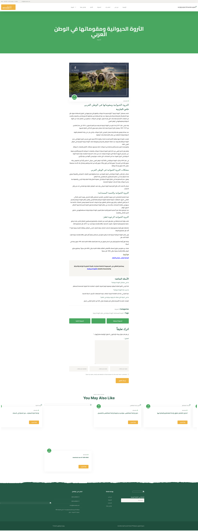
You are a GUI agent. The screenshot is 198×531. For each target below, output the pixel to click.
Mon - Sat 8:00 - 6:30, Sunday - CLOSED (9, 1)
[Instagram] (138, 506)
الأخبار (91, 7)
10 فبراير (154, 406)
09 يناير (105, 406)
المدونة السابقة (117, 321)
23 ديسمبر (55, 451)
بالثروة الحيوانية (92, 269)
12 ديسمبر (74, 97)
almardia (125, 101)
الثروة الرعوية (96, 313)
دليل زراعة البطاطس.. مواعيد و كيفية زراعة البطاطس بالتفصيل (124, 413)
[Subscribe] (123, 500)
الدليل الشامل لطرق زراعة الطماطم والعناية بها (178, 413)
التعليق (126, 338)
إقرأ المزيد (189, 422)
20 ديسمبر (6, 406)
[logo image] (187, 7)
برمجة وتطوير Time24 (59, 526)
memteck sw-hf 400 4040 (87, 457)
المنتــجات (107, 7)
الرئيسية (124, 7)
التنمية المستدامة (119, 313)
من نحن (116, 7)
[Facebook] (142, 506)
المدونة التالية (80, 321)
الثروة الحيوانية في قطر (107, 313)
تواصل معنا (83, 7)
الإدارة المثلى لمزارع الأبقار (120, 258)
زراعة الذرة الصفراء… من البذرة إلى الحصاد (32, 413)
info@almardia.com (26, 1)
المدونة (99, 7)
